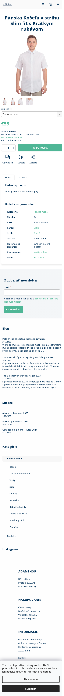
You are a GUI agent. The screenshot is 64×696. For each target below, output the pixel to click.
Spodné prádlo (17, 520)
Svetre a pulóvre (18, 513)
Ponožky (14, 527)
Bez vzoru (39, 257)
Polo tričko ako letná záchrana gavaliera (24, 339)
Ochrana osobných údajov (32, 643)
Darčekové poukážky (29, 611)
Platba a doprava (27, 618)
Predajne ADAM (26, 582)
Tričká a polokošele (20, 473)
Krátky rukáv (40, 252)
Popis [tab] (8, 177)
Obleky (13, 493)
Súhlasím (30, 688)
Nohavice (14, 500)
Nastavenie (31, 679)
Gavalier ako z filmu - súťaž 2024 (19, 430)
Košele (13, 466)
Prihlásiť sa (13, 309)
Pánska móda (41, 211)
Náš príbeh (24, 579)
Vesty (12, 480)
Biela (36, 227)
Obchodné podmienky (30, 639)
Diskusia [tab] (22, 177)
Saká (12, 486)
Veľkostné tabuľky (27, 614)
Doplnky (11, 536)
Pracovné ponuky (27, 586)
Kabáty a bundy (18, 507)
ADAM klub (24, 650)
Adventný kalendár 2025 (15, 413)
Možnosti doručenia (11, 137)
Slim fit (37, 233)
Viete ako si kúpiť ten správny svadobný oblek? (27, 357)
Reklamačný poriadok (29, 647)
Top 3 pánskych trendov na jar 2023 (21, 376)
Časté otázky (25, 607)
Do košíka (42, 147)
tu (50, 671)
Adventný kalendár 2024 (15, 421)
